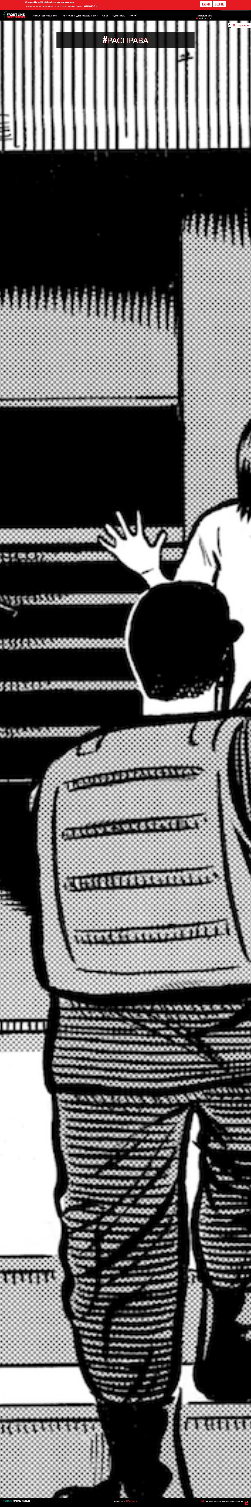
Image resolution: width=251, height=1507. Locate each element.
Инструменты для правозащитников (80, 15)
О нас (105, 15)
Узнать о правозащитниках (45, 15)
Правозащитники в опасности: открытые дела (224, 1500)
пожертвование (204, 15)
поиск (132, 15)
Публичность (118, 15)
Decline (219, 4)
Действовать (205, 18)
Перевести (243, 25)
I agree (206, 4)
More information (91, 5)
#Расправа (131, 1500)
